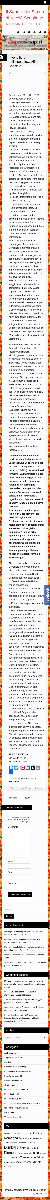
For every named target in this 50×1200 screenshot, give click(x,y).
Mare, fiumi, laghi (11, 1094)
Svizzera (6, 1158)
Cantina (7, 1062)
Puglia (21, 1153)
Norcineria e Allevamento (14, 1108)
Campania (27, 1133)
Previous (12, 797)
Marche (25, 1148)
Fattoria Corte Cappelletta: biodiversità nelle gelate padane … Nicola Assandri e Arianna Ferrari (21, 1018)
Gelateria (8, 1085)
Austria (12, 1134)
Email (11, 872)
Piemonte (11, 1153)
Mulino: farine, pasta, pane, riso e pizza (20, 1103)
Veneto (37, 1162)
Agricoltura (8, 1053)
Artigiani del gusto (18, 778)
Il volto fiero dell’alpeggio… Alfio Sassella (23, 62)
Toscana (15, 1157)
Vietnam (7, 1166)
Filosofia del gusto (11, 1076)
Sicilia (34, 1153)
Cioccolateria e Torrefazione (16, 1071)
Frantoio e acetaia (11, 1080)
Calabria (18, 1134)
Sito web (12, 883)
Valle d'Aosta (24, 1161)
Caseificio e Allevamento (14, 1067)
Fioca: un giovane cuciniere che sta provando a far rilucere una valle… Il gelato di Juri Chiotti (24, 984)
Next (27, 797)
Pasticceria (9, 1112)
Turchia (6, 1162)
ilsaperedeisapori (35, 788)
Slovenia (43, 1153)
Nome (11, 861)
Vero (6, 992)
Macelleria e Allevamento (14, 1089)
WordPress (32, 1190)
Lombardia (12, 1147)
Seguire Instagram (26, 1180)
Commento (13, 827)
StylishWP (41, 1193)
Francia (23, 1138)
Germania (13, 1143)
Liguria (30, 1142)
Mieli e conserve (11, 1099)
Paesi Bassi (33, 1148)
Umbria (12, 1162)
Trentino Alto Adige (32, 1157)
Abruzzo (7, 1134)
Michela (7, 981)
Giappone (22, 1143)
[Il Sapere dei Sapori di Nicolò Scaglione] (25, 42)
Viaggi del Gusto (11, 1117)
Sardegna (27, 1153)
